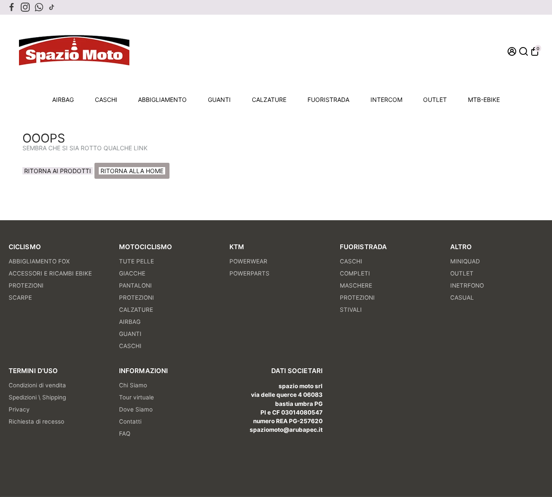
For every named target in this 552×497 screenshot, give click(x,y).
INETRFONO (467, 285)
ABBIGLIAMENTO (162, 99)
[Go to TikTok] (51, 7)
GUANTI (219, 99)
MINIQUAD (465, 261)
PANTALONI (135, 285)
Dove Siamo (136, 409)
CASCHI (106, 99)
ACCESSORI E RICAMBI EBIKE (50, 273)
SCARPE (20, 297)
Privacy (19, 409)
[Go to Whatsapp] (39, 7)
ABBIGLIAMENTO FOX (39, 261)
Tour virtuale (136, 397)
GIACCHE (132, 273)
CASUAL (462, 297)
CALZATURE (269, 99)
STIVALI (351, 309)
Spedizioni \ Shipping (37, 397)
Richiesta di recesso (36, 421)
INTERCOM (386, 99)
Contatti (130, 421)
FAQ (124, 433)
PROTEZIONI (26, 285)
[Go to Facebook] (11, 7)
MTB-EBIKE (484, 99)
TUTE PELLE (136, 261)
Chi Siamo (133, 385)
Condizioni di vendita (37, 385)
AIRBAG (63, 99)
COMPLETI (355, 273)
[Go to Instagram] (25, 7)
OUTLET (435, 99)
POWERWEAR (248, 261)
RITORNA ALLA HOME (131, 170)
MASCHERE (356, 285)
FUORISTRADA (328, 99)
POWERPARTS (249, 273)
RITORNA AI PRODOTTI (57, 170)
